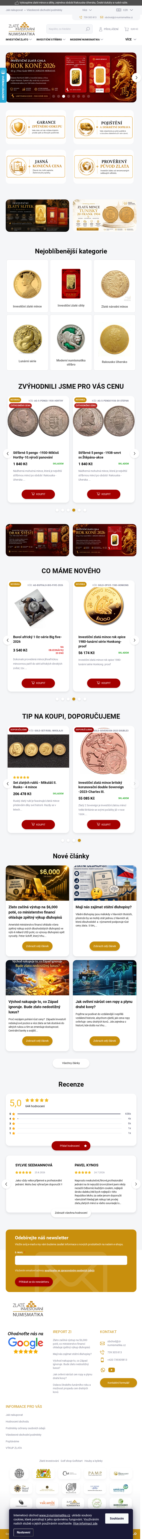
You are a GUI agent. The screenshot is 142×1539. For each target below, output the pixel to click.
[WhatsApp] (103, 1369)
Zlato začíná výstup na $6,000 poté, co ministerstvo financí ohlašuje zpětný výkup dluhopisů (71, 1344)
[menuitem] (19, 39)
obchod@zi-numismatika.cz (116, 1343)
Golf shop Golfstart (72, 1460)
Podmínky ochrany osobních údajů (25, 1428)
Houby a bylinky (93, 1460)
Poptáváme (12, 1441)
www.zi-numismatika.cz (54, 1515)
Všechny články (71, 1063)
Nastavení (23, 1532)
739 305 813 (114, 1352)
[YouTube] (111, 1369)
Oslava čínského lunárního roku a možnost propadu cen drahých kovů (72, 1388)
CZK (125, 10)
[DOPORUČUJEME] (38, 752)
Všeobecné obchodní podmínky (44, 10)
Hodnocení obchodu (17, 1421)
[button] (7, 77)
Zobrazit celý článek (37, 946)
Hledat (88, 28)
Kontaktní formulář (118, 1382)
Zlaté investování (49, 1460)
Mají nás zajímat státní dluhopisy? (72, 1354)
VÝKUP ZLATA (14, 1447)
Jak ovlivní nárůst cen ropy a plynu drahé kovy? (72, 1376)
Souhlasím (117, 1518)
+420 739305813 (117, 1359)
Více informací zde (85, 1523)
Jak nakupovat (14, 10)
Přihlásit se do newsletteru (34, 1281)
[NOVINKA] (38, 607)
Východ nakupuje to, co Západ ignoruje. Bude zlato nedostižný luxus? (71, 1364)
